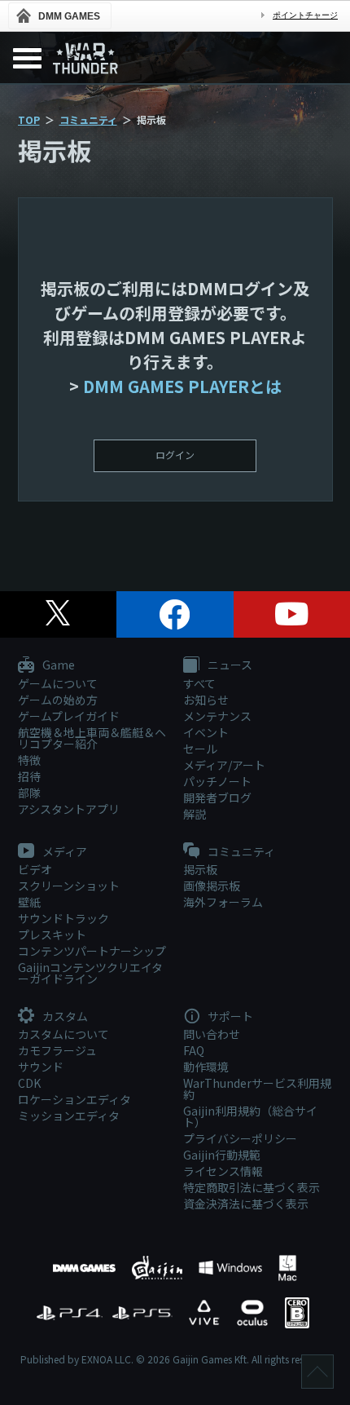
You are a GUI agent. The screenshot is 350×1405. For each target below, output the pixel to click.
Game (57, 665)
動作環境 (206, 1066)
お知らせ (206, 699)
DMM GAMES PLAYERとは (182, 386)
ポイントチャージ (305, 15)
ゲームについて (58, 683)
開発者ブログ (217, 797)
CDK (29, 1083)
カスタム (64, 1016)
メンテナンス (217, 716)
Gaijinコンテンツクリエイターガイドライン (90, 972)
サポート (229, 1016)
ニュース (228, 665)
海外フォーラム (223, 902)
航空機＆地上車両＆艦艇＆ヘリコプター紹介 (92, 738)
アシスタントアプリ (69, 809)
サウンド (40, 1066)
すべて (199, 683)
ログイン (175, 455)
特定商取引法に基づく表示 (251, 1187)
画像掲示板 (211, 885)
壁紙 (29, 902)
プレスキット (52, 934)
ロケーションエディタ (74, 1099)
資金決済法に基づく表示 (245, 1203)
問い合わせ (211, 1034)
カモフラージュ (57, 1050)
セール (200, 748)
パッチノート (217, 781)
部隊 (29, 792)
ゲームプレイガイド (69, 716)
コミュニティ (88, 119)
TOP (29, 119)
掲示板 (200, 869)
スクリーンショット (69, 885)
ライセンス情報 (223, 1171)
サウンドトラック (63, 918)
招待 (29, 776)
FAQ (193, 1050)
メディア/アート (224, 765)
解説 (194, 814)
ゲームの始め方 (58, 699)
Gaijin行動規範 (221, 1154)
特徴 (29, 760)
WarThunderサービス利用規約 (257, 1088)
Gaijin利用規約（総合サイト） (250, 1116)
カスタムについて (63, 1034)
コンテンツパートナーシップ (92, 951)
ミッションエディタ (69, 1115)
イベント (206, 732)
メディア (63, 852)
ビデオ (35, 869)
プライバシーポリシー (240, 1138)
